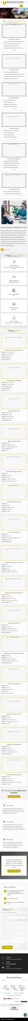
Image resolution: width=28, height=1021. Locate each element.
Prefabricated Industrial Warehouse (14, 350)
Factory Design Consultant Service (12, 191)
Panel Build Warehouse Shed (14, 774)
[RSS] (22, 990)
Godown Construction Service (11, 46)
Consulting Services (14, 189)
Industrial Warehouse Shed (10, 137)
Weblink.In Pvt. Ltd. (16, 1006)
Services (5, 987)
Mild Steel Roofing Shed (14, 441)
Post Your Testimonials (14, 871)
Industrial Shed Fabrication (10, 104)
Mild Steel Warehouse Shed (14, 714)
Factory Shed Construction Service (12, 43)
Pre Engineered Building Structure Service (14, 74)
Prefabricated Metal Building (11, 165)
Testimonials (22, 988)
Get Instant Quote (13, 796)
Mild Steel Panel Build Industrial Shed (14, 653)
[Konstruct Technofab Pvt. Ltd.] (13, 3)
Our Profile (12, 987)
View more (6, 249)
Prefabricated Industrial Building (12, 163)
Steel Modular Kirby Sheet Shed (14, 471)
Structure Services (14, 69)
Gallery (14, 988)
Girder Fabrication (8, 102)
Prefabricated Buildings (14, 158)
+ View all (14, 50)
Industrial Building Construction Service (13, 48)
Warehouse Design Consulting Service (13, 193)
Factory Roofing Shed (9, 132)
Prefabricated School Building (11, 167)
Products (20, 985)
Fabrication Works (14, 98)
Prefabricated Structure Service (11, 78)
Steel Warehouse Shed (14, 411)
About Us (13, 985)
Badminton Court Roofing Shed (11, 130)
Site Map (16, 990)
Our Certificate (5, 988)
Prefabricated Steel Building (14, 380)
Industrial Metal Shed (9, 135)
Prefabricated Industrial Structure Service (14, 76)
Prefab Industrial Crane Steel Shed (14, 562)
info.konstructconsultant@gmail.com (14, 968)
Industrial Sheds (14, 128)
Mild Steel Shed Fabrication (10, 106)
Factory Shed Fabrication (10, 100)
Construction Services (14, 39)
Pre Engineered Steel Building (11, 161)
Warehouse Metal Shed (14, 683)
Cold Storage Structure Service (11, 72)
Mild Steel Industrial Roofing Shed (14, 592)
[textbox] (12, 6)
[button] (12, 898)
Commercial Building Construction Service (14, 41)
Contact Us (7, 990)
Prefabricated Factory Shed (14, 501)
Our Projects (22, 987)
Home (6, 985)
